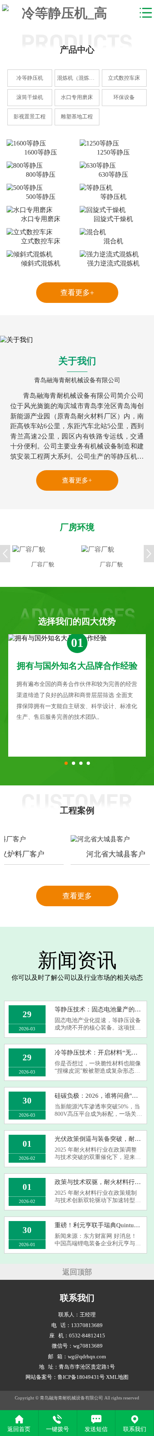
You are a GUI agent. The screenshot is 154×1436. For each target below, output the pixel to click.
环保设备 (124, 97)
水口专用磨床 (77, 97)
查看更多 (77, 896)
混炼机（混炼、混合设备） (78, 78)
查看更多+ (77, 293)
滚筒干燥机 (29, 97)
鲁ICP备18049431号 (81, 1377)
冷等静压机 (29, 78)
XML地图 (117, 1377)
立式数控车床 (124, 78)
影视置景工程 (30, 117)
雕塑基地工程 (77, 117)
